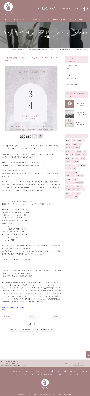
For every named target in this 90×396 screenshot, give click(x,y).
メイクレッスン (71, 78)
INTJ (77, 158)
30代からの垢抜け (72, 85)
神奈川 (74, 144)
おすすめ (68, 140)
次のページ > (56, 316)
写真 (67, 154)
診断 (68, 68)
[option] (31, 98)
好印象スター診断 (70, 175)
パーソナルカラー (70, 186)
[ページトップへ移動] (87, 363)
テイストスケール (70, 151)
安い (79, 190)
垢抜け (67, 158)
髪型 (76, 197)
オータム (75, 179)
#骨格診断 (12, 330)
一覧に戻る (31, 316)
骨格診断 (4, 310)
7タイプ (84, 154)
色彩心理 (68, 144)
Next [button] (59, 98)
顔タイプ (69, 72)
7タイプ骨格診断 (81, 165)
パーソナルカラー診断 (71, 172)
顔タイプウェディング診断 (72, 147)
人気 (74, 168)
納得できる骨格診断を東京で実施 (13, 307)
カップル (69, 81)
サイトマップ (74, 374)
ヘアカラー (79, 186)
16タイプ (68, 168)
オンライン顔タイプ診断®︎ (72, 161)
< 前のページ (6, 316)
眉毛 (84, 190)
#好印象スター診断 (46, 330)
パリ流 (82, 158)
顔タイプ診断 (80, 175)
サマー (73, 193)
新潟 (71, 154)
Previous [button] (3, 98)
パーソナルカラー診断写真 (72, 183)
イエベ (79, 144)
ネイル (78, 193)
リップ (67, 193)
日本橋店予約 (64, 9)
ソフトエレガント (70, 165)
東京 (82, 183)
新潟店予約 (77, 9)
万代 (74, 140)
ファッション (69, 197)
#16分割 (35, 330)
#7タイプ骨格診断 (24, 330)
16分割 (74, 190)
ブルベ (85, 151)
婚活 (79, 154)
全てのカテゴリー (72, 65)
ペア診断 (68, 190)
